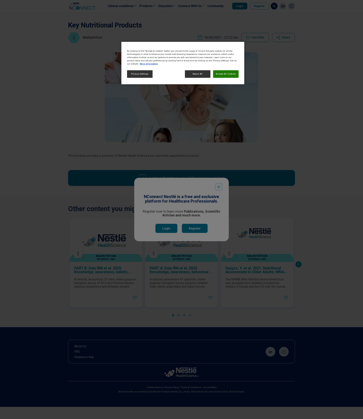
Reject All (198, 74)
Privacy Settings (139, 74)
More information (149, 64)
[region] (182, 63)
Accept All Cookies (226, 74)
